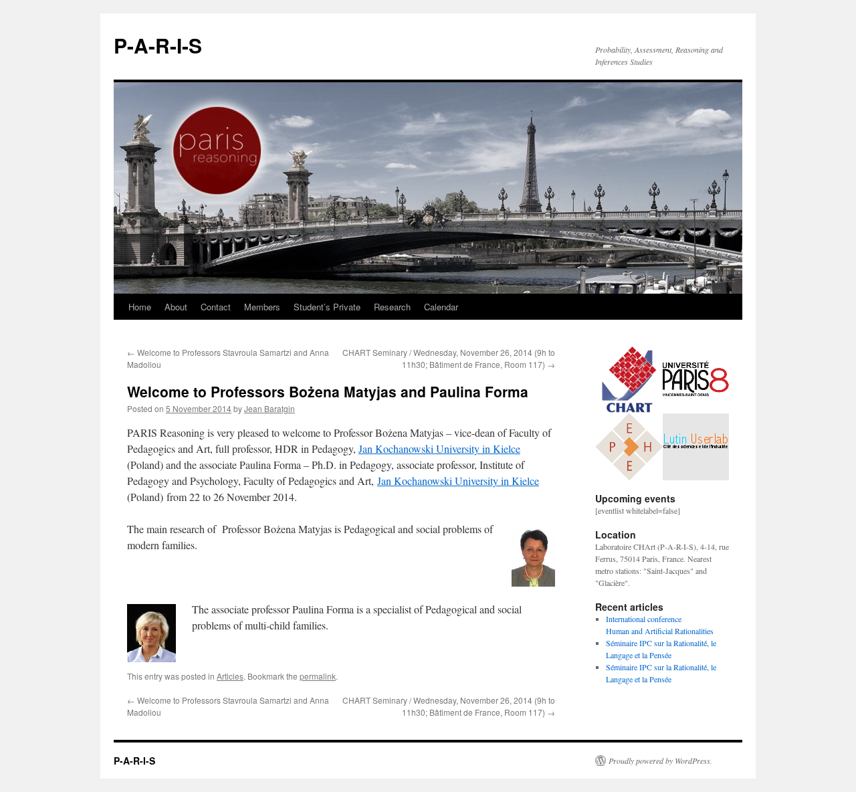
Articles (230, 676)
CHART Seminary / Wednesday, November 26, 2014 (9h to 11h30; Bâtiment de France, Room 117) (448, 358)
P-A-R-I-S (158, 45)
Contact (216, 306)
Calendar (441, 306)
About (176, 306)
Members (262, 306)
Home (139, 306)
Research (392, 306)
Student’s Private (327, 306)
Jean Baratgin (269, 408)
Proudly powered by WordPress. (660, 760)
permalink (318, 676)
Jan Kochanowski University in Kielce (439, 448)
